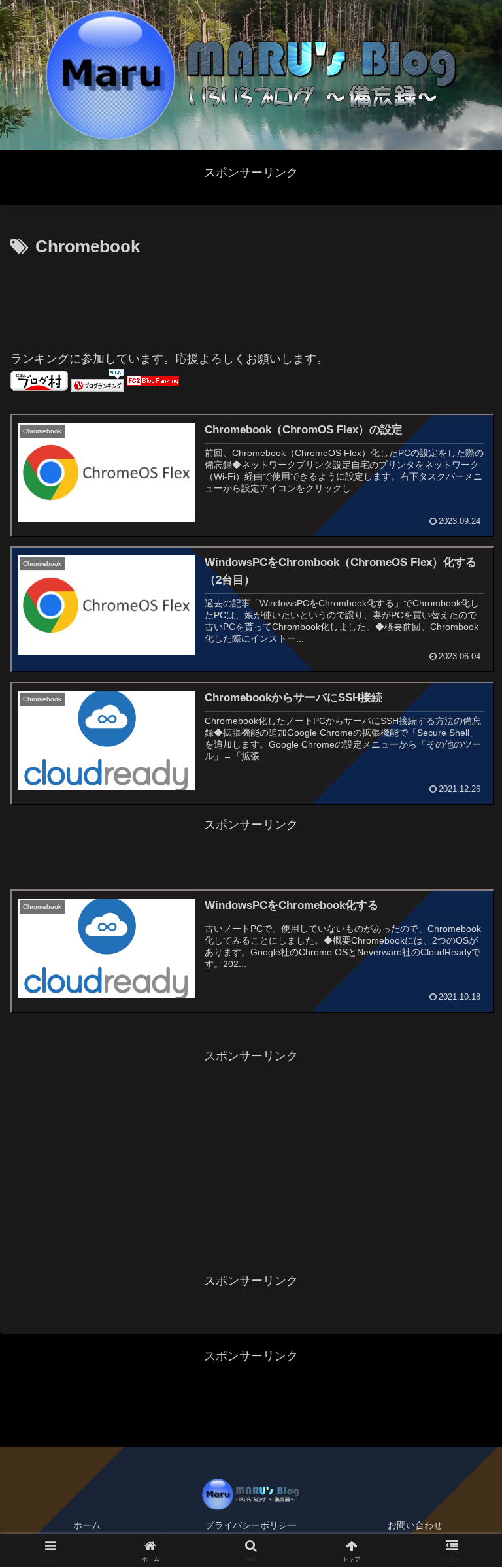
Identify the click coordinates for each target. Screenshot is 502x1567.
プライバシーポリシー (251, 1525)
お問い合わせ (415, 1525)
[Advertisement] (251, 298)
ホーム (87, 1525)
